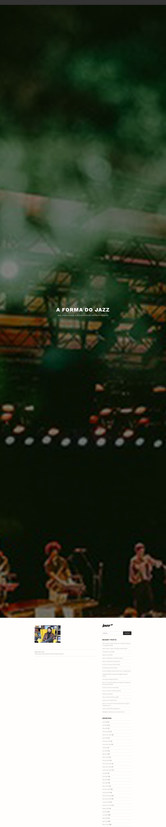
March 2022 (105, 824)
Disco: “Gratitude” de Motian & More (112, 658)
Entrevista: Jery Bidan (108, 652)
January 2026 (106, 731)
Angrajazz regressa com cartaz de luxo (113, 712)
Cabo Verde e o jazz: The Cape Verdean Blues (115, 648)
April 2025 (105, 738)
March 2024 (105, 757)
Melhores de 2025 (107, 655)
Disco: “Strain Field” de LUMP (110, 697)
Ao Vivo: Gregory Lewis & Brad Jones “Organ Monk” (116, 671)
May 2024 (105, 754)
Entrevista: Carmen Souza (109, 668)
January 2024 (106, 760)
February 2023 (106, 789)
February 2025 (106, 741)
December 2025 (107, 735)
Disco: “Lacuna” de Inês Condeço (111, 690)
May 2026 (105, 728)
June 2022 (105, 815)
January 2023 (106, 792)
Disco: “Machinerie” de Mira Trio (111, 661)
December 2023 (107, 763)
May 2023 (105, 779)
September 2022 (107, 805)
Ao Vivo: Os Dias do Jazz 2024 (110, 687)
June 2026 (105, 725)
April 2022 (105, 821)
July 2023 (105, 773)
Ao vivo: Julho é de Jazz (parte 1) (111, 708)
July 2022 (105, 811)
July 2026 (105, 722)
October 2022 (106, 802)
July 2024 (105, 747)
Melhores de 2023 (107, 694)
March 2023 (105, 786)
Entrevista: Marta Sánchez (110, 679)
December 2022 (107, 795)
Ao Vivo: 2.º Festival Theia (109, 700)
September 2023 (107, 770)
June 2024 (105, 751)
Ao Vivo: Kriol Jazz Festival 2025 (111, 664)
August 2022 (105, 808)
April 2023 (105, 783)
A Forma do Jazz (83, 310)
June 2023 (105, 776)
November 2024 (107, 744)
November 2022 (107, 799)
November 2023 (107, 767)
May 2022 (105, 818)
